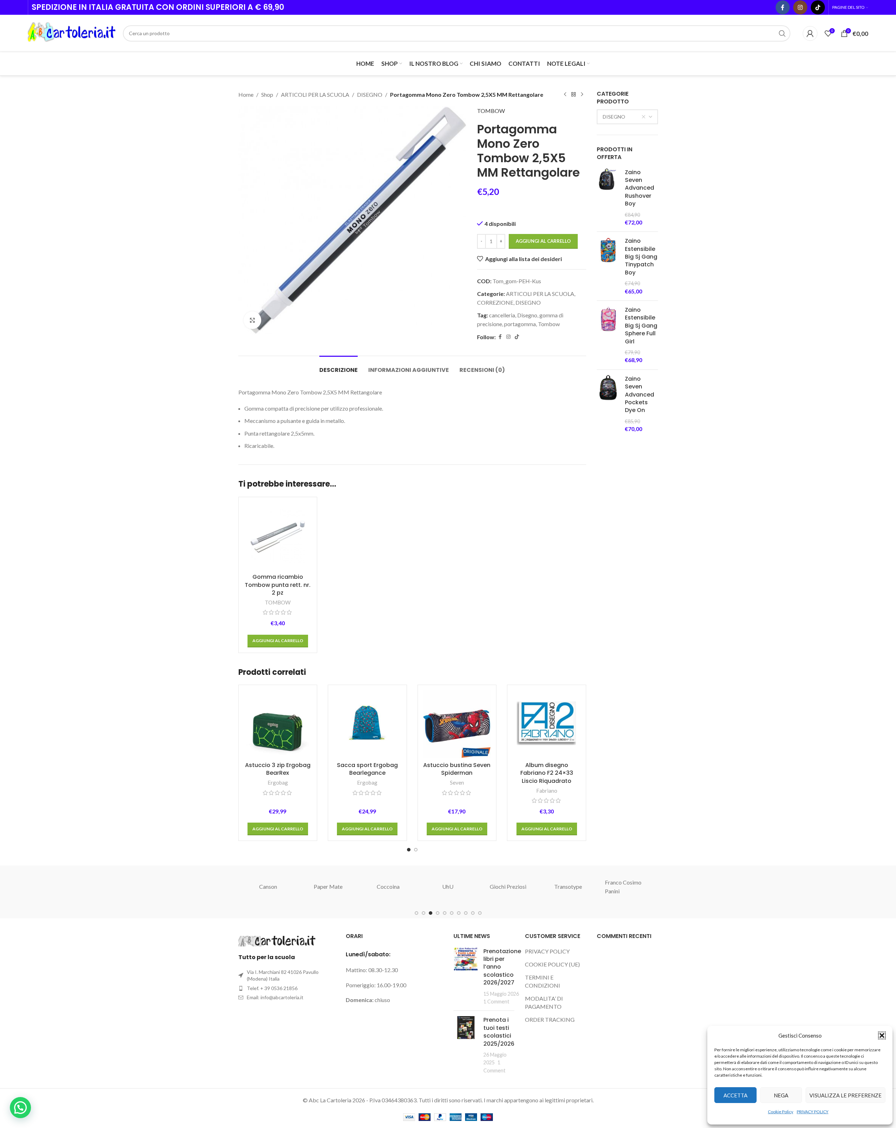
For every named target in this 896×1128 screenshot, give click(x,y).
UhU (447, 886)
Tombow (549, 324)
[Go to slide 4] (437, 913)
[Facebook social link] (783, 7)
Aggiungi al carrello (543, 241)
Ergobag (278, 782)
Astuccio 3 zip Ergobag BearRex (278, 769)
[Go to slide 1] (409, 849)
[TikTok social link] (818, 7)
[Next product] (582, 94)
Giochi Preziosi (508, 886)
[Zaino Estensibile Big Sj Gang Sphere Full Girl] (608, 335)
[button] (881, 1035)
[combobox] (627, 116)
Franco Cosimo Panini (623, 887)
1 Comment (496, 1002)
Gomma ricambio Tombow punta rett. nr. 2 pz (278, 585)
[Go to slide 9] (473, 913)
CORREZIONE (495, 302)
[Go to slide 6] (451, 913)
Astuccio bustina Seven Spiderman (456, 769)
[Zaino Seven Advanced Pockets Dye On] (608, 404)
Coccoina (388, 886)
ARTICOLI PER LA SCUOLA (315, 94)
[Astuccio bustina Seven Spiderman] (457, 724)
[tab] (338, 366)
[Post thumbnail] (465, 977)
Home (245, 94)
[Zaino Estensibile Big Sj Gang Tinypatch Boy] (608, 266)
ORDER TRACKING (550, 1019)
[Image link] (277, 940)
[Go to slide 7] (458, 913)
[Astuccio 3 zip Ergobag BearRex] (278, 724)
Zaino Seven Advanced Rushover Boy (639, 188)
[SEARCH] (782, 33)
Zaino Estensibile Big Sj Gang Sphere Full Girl (641, 326)
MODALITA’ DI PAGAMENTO (544, 1002)
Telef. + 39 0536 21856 (272, 988)
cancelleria (502, 315)
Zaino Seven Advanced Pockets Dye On (639, 394)
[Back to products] (573, 94)
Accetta (735, 1095)
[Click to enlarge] (252, 320)
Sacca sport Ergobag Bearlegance (367, 769)
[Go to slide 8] (466, 913)
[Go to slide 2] (416, 849)
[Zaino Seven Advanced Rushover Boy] (608, 198)
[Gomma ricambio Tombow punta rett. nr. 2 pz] (278, 536)
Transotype (568, 886)
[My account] (810, 33)
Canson (268, 886)
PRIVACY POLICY (812, 1111)
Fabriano (546, 790)
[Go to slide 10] (480, 913)
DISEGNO (369, 94)
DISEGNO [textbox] (614, 117)
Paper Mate (328, 886)
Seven (457, 782)
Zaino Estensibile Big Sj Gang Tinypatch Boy (641, 257)
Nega (781, 1095)
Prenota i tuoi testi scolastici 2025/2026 (498, 1031)
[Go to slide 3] (430, 913)
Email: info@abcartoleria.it (275, 997)
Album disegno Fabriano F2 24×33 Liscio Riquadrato (546, 773)
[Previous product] (565, 94)
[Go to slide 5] (444, 913)
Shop (267, 94)
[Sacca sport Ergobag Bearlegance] (367, 724)
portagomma (520, 324)
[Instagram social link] (800, 7)
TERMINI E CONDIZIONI (542, 981)
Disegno (527, 315)
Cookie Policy (780, 1111)
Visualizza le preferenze (845, 1095)
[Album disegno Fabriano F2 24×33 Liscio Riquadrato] (547, 724)
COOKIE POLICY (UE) (552, 964)
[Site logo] (72, 32)
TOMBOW (491, 110)
